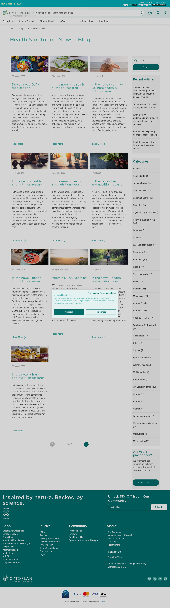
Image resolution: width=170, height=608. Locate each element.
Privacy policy (93, 293)
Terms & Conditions (108, 293)
